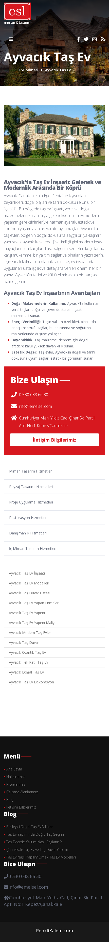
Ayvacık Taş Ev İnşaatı (27, 573)
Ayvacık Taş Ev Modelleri (29, 583)
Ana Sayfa (14, 769)
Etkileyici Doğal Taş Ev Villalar (29, 826)
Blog (9, 799)
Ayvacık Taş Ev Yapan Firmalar (34, 602)
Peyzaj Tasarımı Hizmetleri (31, 486)
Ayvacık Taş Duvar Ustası (29, 593)
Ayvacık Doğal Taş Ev (26, 672)
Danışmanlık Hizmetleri (28, 533)
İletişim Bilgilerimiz (54, 440)
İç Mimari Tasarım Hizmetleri (32, 548)
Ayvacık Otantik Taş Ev (27, 652)
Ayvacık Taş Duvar (24, 642)
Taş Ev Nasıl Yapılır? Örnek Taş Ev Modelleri (41, 857)
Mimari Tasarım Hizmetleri (30, 471)
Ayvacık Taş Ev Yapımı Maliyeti (34, 622)
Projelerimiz (15, 784)
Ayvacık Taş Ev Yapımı (27, 612)
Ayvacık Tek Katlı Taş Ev (28, 662)
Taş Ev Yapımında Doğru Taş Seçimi (35, 834)
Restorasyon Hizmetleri (28, 517)
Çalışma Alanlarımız (22, 791)
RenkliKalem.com (54, 931)
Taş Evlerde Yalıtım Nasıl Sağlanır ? (34, 841)
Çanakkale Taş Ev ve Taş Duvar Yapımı (37, 849)
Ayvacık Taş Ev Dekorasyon (31, 682)
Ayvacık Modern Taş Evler (30, 632)
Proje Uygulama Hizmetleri (31, 502)
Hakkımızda (15, 776)
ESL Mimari (28, 70)
